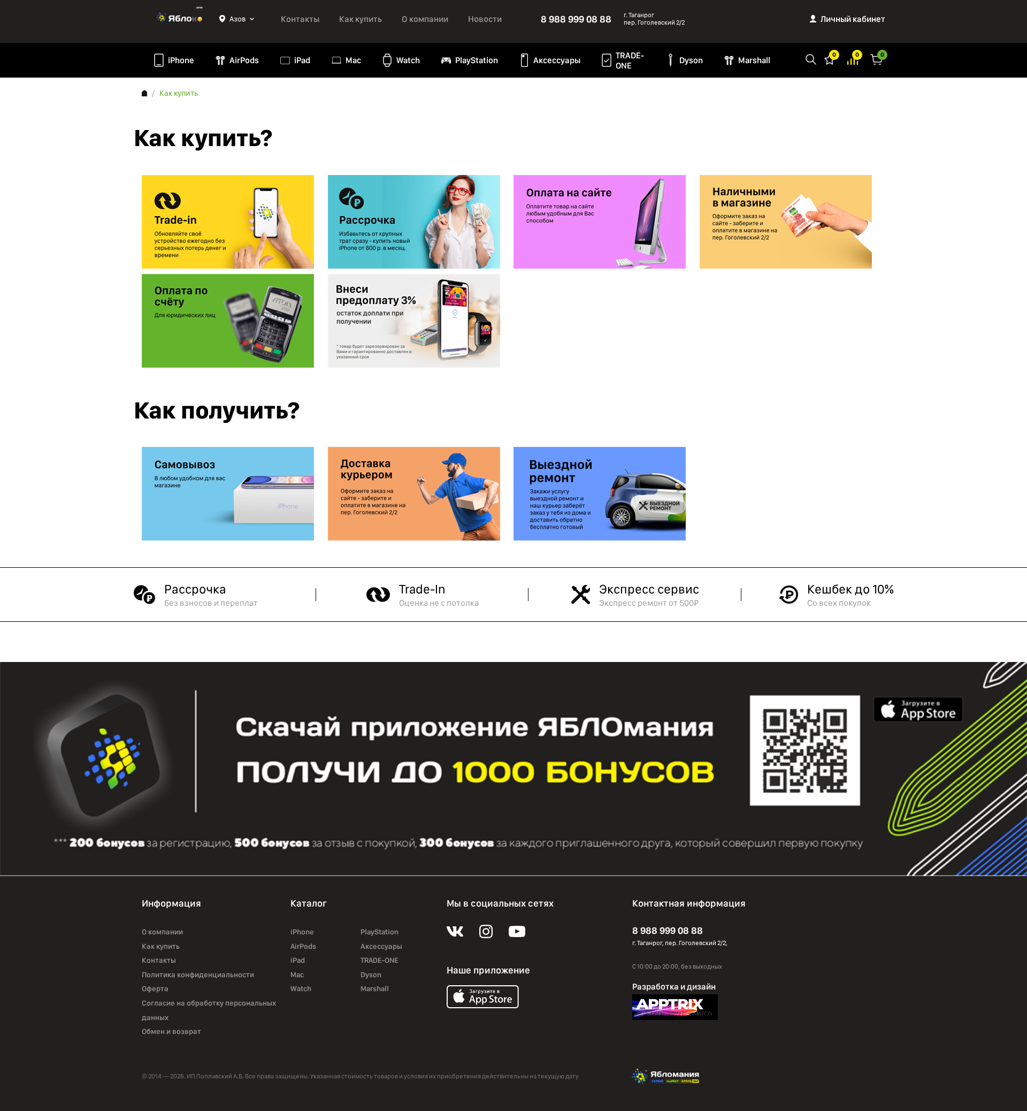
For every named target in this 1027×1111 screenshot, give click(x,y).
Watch (408, 60)
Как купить (360, 19)
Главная (144, 93)
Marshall (754, 60)
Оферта (155, 988)
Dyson (691, 60)
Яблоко (180, 18)
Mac (353, 60)
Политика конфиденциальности (198, 974)
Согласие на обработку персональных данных (209, 1010)
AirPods (244, 60)
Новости (485, 19)
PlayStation (476, 60)
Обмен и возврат (171, 1031)
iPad (302, 60)
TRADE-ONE (630, 60)
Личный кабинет (853, 19)
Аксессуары (556, 60)
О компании (425, 19)
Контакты (300, 19)
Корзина (876, 58)
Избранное (829, 58)
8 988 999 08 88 (576, 19)
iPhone (181, 60)
